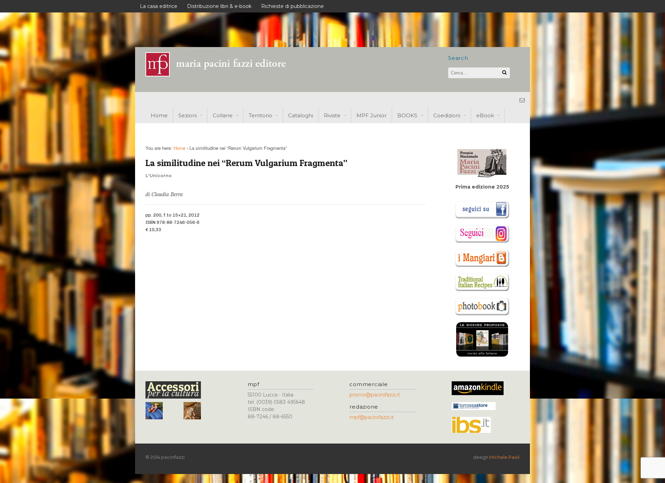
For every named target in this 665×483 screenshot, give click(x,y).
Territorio (260, 115)
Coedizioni (446, 115)
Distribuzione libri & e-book (219, 6)
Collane (223, 115)
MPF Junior (371, 115)
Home (159, 115)
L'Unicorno (158, 175)
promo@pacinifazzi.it (374, 395)
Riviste (332, 115)
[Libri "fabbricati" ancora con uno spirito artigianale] (220, 74)
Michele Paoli (504, 457)
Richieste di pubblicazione (292, 6)
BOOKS (407, 115)
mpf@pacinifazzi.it (371, 417)
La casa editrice (158, 6)
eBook (485, 115)
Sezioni (187, 115)
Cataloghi (300, 115)
